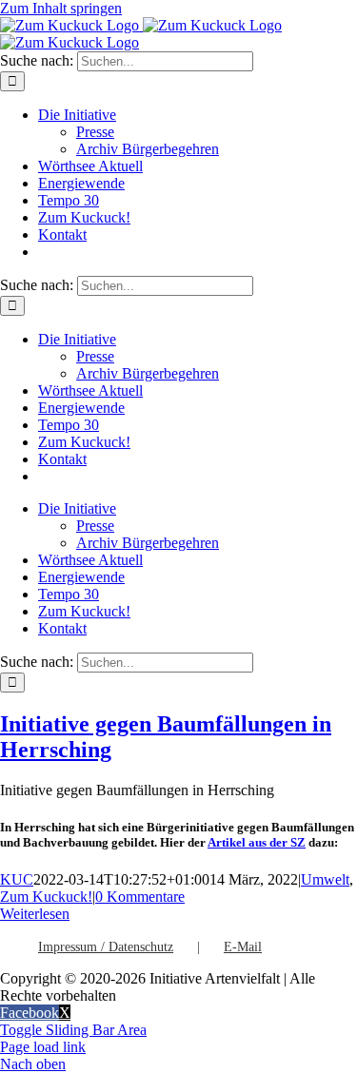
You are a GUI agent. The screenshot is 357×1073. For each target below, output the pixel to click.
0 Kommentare (140, 896)
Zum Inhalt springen (61, 8)
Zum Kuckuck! (46, 896)
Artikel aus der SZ (257, 842)
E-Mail (243, 947)
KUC (16, 879)
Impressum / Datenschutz (105, 947)
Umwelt (325, 879)
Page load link (43, 1047)
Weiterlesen (34, 914)
